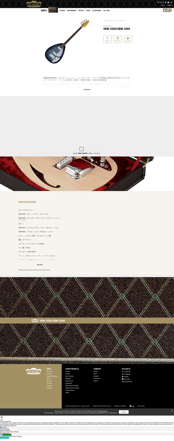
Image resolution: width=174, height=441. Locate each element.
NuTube (49, 381)
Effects (81, 10)
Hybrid (49, 378)
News (95, 374)
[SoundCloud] (171, 2)
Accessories (96, 10)
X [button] (172, 410)
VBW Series (122, 20)
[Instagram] (163, 2)
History (96, 381)
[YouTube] (168, 2)
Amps (44, 10)
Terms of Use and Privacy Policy (102, 406)
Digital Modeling (52, 376)
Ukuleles (68, 378)
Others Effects (69, 390)
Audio (88, 10)
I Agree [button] (124, 412)
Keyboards (68, 383)
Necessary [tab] (3, 427)
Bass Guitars (114, 20)
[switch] (1, 434)
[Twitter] (165, 2)
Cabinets (49, 374)
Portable (49, 383)
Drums (67, 371)
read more (87, 89)
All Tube (106, 10)
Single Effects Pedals (72, 388)
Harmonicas (69, 381)
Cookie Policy (103, 411)
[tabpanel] (87, 431)
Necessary (5, 429)
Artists (163, 5)
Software (49, 388)
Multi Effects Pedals (71, 386)
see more (40, 265)
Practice (49, 386)
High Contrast (141, 406)
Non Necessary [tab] (5, 433)
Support (169, 5)
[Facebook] (160, 2)
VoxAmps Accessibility (120, 406)
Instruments (71, 10)
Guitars (62, 10)
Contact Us (97, 378)
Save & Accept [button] (4, 438)
